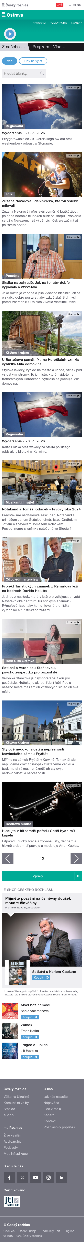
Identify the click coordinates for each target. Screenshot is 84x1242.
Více (59, 46)
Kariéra (49, 1115)
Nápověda (51, 1103)
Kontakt (49, 1121)
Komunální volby (16, 1103)
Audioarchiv (58, 22)
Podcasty (11, 1148)
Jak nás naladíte (56, 1097)
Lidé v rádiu (52, 1109)
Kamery (76, 22)
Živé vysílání (13, 1135)
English (69, 1231)
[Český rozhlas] (15, 5)
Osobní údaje (28, 1231)
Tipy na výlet (33, 61)
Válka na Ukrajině (16, 1097)
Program (39, 22)
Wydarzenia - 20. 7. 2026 (23, 441)
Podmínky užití (51, 1231)
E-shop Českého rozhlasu (28, 890)
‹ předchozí (7, 858)
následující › (76, 858)
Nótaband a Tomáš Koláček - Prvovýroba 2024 (41, 509)
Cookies (8, 1231)
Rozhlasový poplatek (59, 1127)
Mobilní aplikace (16, 1154)
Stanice (9, 1109)
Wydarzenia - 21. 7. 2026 (23, 133)
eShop (8, 1115)
